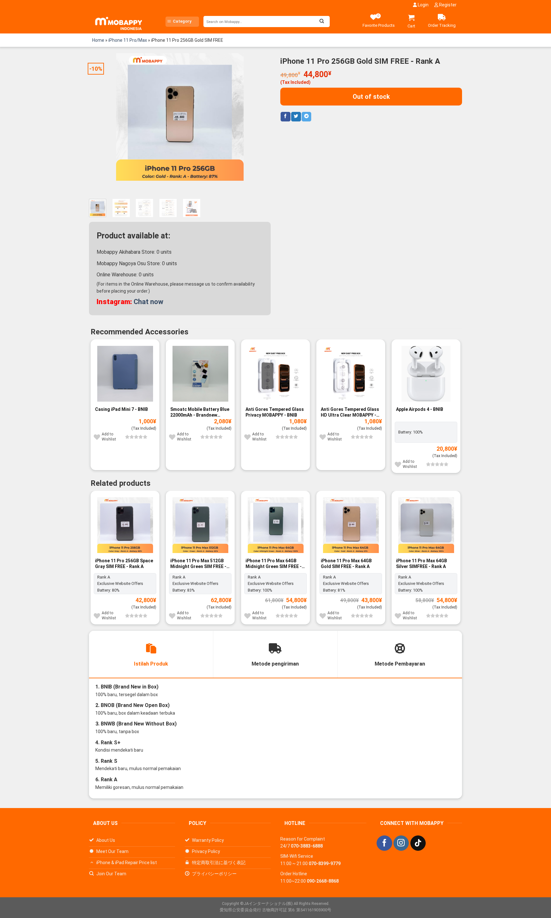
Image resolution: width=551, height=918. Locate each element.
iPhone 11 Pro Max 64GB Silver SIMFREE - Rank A (421, 563)
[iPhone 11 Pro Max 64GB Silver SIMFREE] (426, 525)
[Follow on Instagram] (401, 843)
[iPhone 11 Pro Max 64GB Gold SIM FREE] (351, 525)
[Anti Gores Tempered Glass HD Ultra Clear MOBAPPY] (351, 374)
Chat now (148, 302)
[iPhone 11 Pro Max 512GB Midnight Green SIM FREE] (200, 525)
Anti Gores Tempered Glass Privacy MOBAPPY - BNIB (275, 412)
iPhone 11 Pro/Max (127, 40)
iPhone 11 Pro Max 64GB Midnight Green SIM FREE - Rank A (274, 563)
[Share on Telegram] (306, 116)
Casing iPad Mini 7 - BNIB (121, 409)
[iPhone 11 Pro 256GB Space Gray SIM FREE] (125, 525)
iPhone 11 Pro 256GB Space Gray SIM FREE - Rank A (124, 563)
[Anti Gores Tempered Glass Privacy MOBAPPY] (275, 374)
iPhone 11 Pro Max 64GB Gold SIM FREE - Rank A (346, 563)
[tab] (151, 654)
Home (98, 40)
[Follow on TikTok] (418, 843)
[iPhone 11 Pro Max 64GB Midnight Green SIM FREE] (275, 525)
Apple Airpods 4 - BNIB (419, 409)
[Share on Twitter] (296, 116)
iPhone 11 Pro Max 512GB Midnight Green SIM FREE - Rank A (198, 563)
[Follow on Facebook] (384, 843)
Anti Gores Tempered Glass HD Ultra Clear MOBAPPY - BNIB (350, 412)
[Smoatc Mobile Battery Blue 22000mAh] (200, 374)
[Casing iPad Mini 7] (125, 374)
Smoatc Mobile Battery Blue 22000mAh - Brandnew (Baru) (199, 412)
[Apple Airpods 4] (426, 374)
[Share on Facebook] (285, 116)
